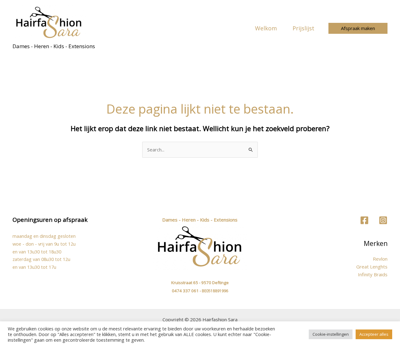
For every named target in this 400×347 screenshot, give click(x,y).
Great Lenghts (372, 266)
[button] (358, 28)
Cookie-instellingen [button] (330, 334)
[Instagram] (383, 220)
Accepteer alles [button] (373, 334)
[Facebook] (364, 220)
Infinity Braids (373, 274)
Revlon (380, 259)
